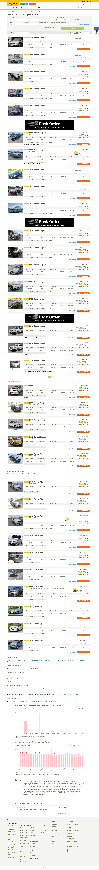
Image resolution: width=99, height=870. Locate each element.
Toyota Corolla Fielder (21, 473)
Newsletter (70, 843)
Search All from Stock (13, 825)
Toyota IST (26, 660)
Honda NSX (22, 694)
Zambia (53, 841)
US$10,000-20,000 (33, 668)
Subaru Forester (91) (13, 688)
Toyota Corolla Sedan (37, 660)
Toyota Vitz (10, 660)
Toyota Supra (78, 694)
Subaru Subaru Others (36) (37, 688)
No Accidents (16, 675)
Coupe (40, 701)
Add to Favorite (72, 49)
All (52, 832)
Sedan (27, 701)
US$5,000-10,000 (22, 668)
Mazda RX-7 (31, 694)
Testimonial (70, 834)
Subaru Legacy (33, 11)
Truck (14, 701)
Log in (32, 4)
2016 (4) (10, 681)
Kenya (53, 836)
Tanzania (54, 839)
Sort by (11, 32)
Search (73, 28)
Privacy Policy (71, 838)
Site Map (70, 844)
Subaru (26, 11)
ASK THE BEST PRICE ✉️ (83, 48)
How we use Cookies (72, 841)
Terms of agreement (72, 839)
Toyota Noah (11, 473)
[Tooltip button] (15, 17)
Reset (87, 29)
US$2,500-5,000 (12, 668)
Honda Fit (63, 660)
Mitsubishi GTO (51, 694)
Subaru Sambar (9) (24, 688)
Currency (85, 4)
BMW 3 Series (80, 660)
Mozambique (54, 838)
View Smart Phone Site (73, 846)
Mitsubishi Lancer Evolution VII (65, 694)
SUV (9, 701)
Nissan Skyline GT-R (13, 694)
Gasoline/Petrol (25, 675)
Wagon (46, 701)
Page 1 (39, 11)
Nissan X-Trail (71, 660)
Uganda (53, 843)
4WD (9, 675)
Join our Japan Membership (74, 830)
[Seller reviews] (82, 40)
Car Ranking (70, 821)
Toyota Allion (11, 661)
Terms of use (70, 836)
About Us (70, 833)
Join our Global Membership (74, 828)
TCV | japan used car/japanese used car (15, 11)
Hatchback (34, 701)
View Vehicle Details (63, 813)
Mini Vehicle (53, 701)
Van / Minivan (21, 701)
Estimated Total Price (82, 59)
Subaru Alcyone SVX (41, 694)
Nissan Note (47, 660)
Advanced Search (84, 24)
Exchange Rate (71, 822)
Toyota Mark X (55, 660)
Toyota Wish (32, 473)
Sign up (24, 4)
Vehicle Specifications (73, 824)
